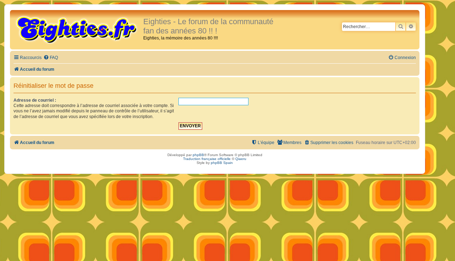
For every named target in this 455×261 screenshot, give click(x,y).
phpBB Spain (222, 163)
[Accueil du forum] (77, 29)
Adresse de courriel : (35, 100)
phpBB (198, 155)
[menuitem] (50, 58)
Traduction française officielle (207, 159)
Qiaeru (240, 159)
